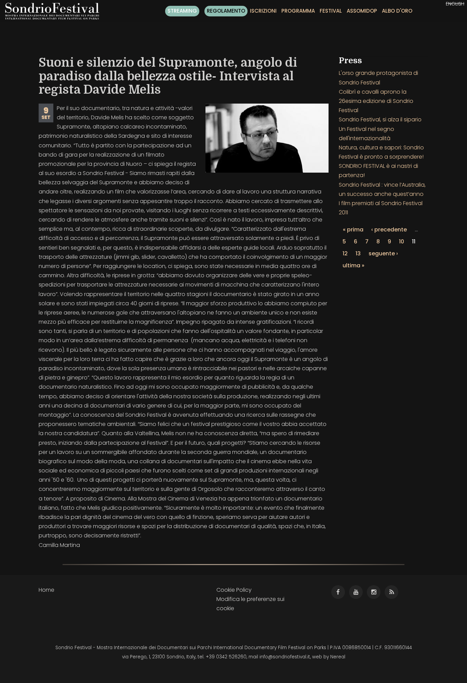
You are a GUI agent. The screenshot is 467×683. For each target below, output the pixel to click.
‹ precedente (389, 229)
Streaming (182, 10)
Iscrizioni (263, 10)
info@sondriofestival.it (284, 657)
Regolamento (226, 10)
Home (46, 590)
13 (358, 253)
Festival (331, 10)
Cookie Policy (234, 590)
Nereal (337, 657)
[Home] (54, 11)
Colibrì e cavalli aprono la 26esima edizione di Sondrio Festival (376, 101)
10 (401, 241)
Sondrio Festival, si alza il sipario (380, 119)
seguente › (383, 253)
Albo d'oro (397, 10)
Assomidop (362, 10)
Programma (298, 10)
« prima (353, 229)
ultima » (353, 265)
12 (345, 253)
